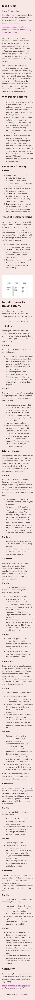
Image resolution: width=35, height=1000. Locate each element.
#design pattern (24, 986)
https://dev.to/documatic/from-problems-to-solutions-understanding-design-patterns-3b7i (17, 29)
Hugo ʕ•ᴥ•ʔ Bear (22, 994)
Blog (17, 11)
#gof (22, 988)
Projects (11, 11)
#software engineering (10, 988)
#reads (4, 986)
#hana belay (12, 986)
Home (4, 11)
